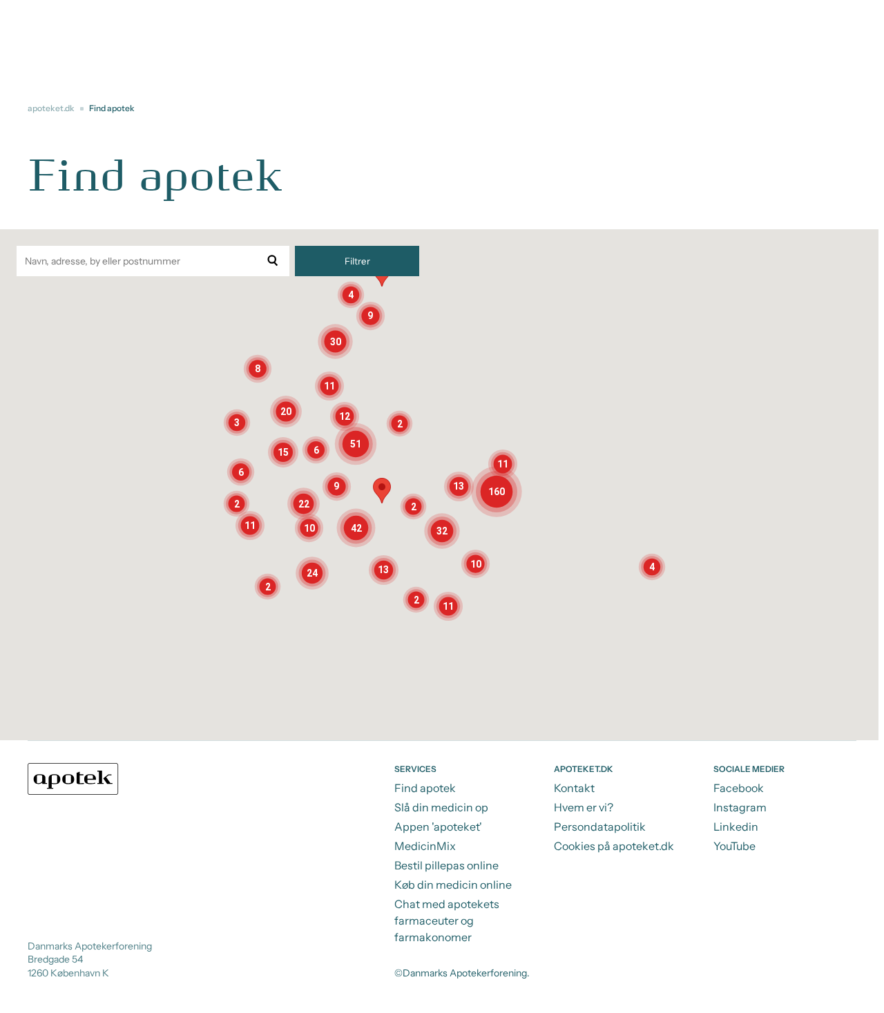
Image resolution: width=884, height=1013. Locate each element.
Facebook (738, 788)
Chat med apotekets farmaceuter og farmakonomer (446, 920)
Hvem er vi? (583, 807)
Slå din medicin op (441, 807)
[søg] (272, 261)
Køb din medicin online (453, 884)
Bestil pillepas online (446, 865)
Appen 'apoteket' (438, 826)
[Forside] (73, 779)
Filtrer (357, 261)
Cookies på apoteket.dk (614, 846)
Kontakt (574, 788)
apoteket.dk (51, 108)
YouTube (734, 846)
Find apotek (425, 788)
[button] (312, 573)
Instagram (740, 807)
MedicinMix (425, 846)
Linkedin (735, 826)
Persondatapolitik (600, 826)
